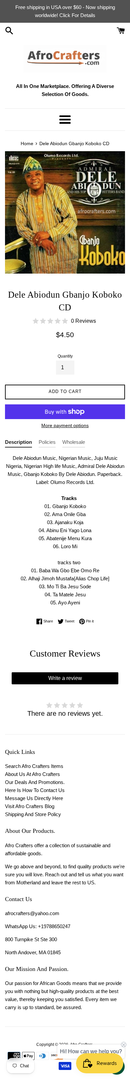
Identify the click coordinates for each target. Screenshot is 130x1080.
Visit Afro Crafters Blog (29, 806)
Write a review (65, 678)
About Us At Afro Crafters (32, 774)
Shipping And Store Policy (33, 814)
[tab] (18, 443)
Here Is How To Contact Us (35, 790)
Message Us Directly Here (34, 798)
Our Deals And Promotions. (35, 782)
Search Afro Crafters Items (34, 766)
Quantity (65, 356)
